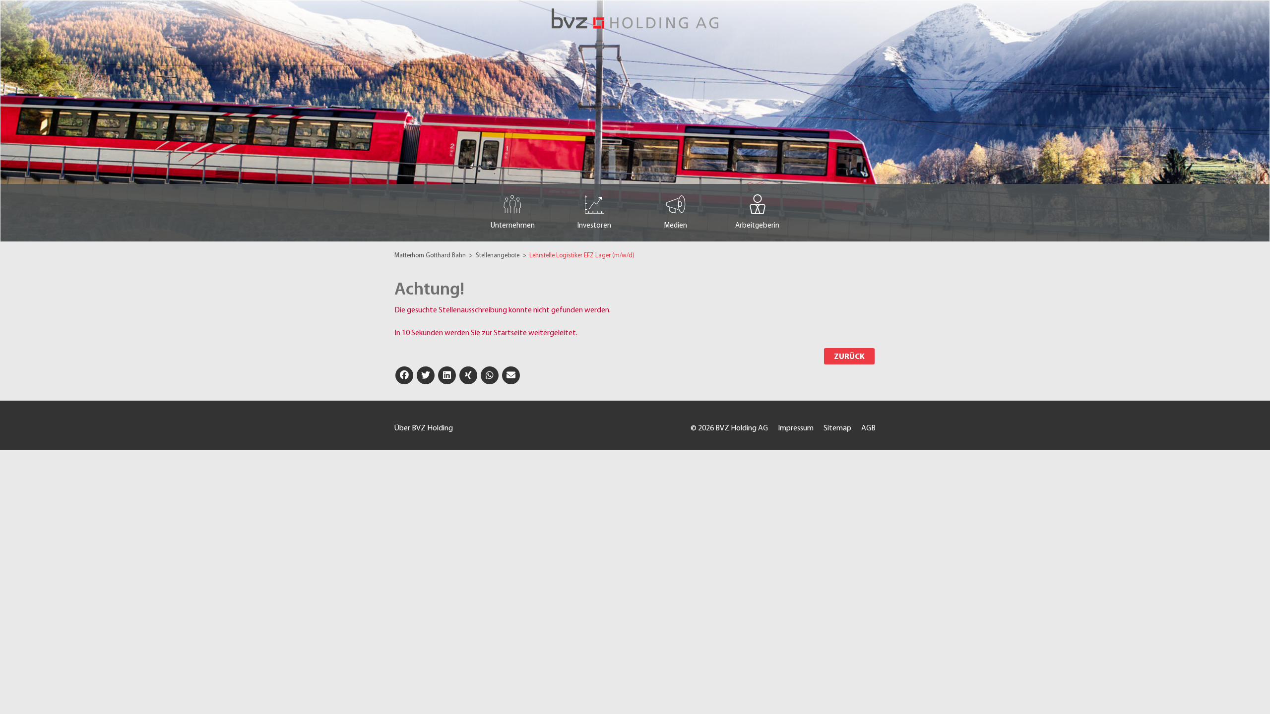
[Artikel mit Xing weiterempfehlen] (468, 375)
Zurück (849, 357)
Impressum (796, 428)
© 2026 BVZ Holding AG (729, 428)
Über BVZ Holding (423, 428)
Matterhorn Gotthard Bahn (430, 255)
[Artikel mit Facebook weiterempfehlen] (404, 375)
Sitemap (837, 428)
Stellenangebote (498, 255)
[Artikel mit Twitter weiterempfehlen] (426, 375)
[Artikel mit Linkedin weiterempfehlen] (447, 375)
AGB (868, 428)
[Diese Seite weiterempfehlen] (511, 375)
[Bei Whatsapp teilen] (490, 375)
